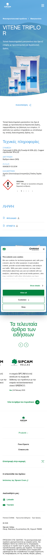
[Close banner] (43, 249)
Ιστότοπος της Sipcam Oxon (14, 480)
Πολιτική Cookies (8, 518)
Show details (35, 286)
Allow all (23, 292)
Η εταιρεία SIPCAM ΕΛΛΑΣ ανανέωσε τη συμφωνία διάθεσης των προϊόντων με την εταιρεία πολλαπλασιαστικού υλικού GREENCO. (22, 380)
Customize (22, 300)
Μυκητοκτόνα (35, 19)
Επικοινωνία (23, 450)
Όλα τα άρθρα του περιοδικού (20, 402)
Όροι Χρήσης (36, 518)
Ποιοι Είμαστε (23, 444)
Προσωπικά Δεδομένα (23, 518)
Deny (23, 307)
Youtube (10, 505)
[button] (17, 191)
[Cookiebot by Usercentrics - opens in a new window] (29, 249)
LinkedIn (10, 500)
